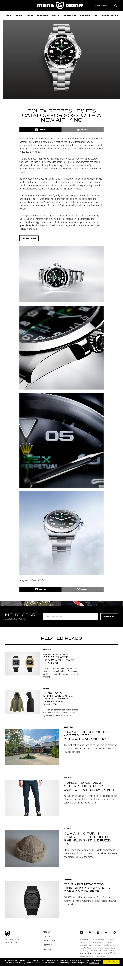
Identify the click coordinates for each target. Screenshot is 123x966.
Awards (47, 949)
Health (47, 650)
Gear (8, 15)
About (46, 932)
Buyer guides (110, 15)
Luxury (68, 879)
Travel (68, 727)
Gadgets (42, 15)
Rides (18, 15)
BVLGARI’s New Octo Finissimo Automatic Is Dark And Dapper (87, 888)
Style (55, 15)
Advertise (49, 940)
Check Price (29, 238)
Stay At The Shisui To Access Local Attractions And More (87, 735)
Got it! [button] (111, 962)
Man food (70, 15)
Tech (30, 15)
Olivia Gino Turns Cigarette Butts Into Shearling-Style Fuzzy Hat (88, 838)
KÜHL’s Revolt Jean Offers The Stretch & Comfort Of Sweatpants (89, 786)
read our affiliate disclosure (90, 953)
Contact (48, 936)
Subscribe (109, 616)
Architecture (88, 15)
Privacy (47, 945)
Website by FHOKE (11, 942)
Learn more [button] (94, 963)
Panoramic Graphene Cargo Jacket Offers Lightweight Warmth (58, 698)
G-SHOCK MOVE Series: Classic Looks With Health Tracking (59, 659)
